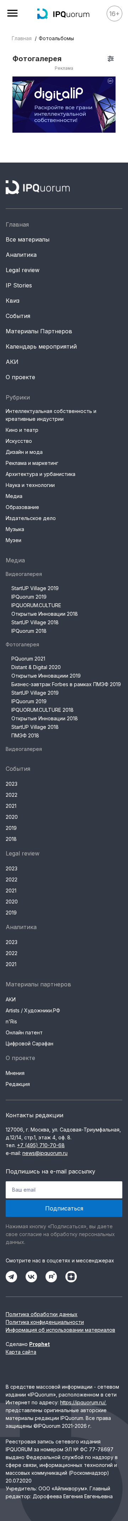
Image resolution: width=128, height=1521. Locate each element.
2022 (11, 795)
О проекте (20, 377)
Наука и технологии (30, 485)
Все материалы (27, 239)
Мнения (15, 1073)
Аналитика (21, 254)
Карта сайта (21, 1352)
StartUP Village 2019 (35, 588)
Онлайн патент (24, 1032)
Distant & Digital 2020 (36, 667)
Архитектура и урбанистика (40, 474)
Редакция (18, 1084)
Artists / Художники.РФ (33, 1010)
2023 (11, 784)
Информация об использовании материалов (60, 1330)
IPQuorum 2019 (29, 597)
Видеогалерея (24, 574)
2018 (11, 839)
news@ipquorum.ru (45, 1153)
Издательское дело (31, 518)
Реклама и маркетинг (32, 463)
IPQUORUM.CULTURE (36, 605)
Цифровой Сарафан (29, 1043)
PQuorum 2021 (28, 659)
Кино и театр (22, 430)
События (18, 315)
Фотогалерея (22, 644)
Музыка (15, 529)
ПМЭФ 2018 (25, 735)
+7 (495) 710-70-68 (41, 1145)
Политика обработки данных (42, 1314)
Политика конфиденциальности (45, 1322)
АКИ (12, 361)
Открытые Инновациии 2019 (46, 676)
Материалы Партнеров (39, 331)
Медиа (14, 496)
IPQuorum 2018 (29, 631)
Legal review (22, 270)
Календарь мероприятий (41, 346)
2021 (11, 806)
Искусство (19, 441)
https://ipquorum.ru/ (82, 1402)
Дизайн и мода (24, 452)
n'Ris (11, 1021)
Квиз (13, 300)
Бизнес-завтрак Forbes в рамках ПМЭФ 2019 (66, 684)
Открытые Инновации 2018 (44, 614)
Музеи (13, 540)
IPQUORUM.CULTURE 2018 (42, 710)
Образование (22, 507)
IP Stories (19, 285)
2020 (12, 817)
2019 (11, 828)
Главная (22, 38)
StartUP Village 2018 (35, 622)
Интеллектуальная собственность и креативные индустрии (51, 415)
